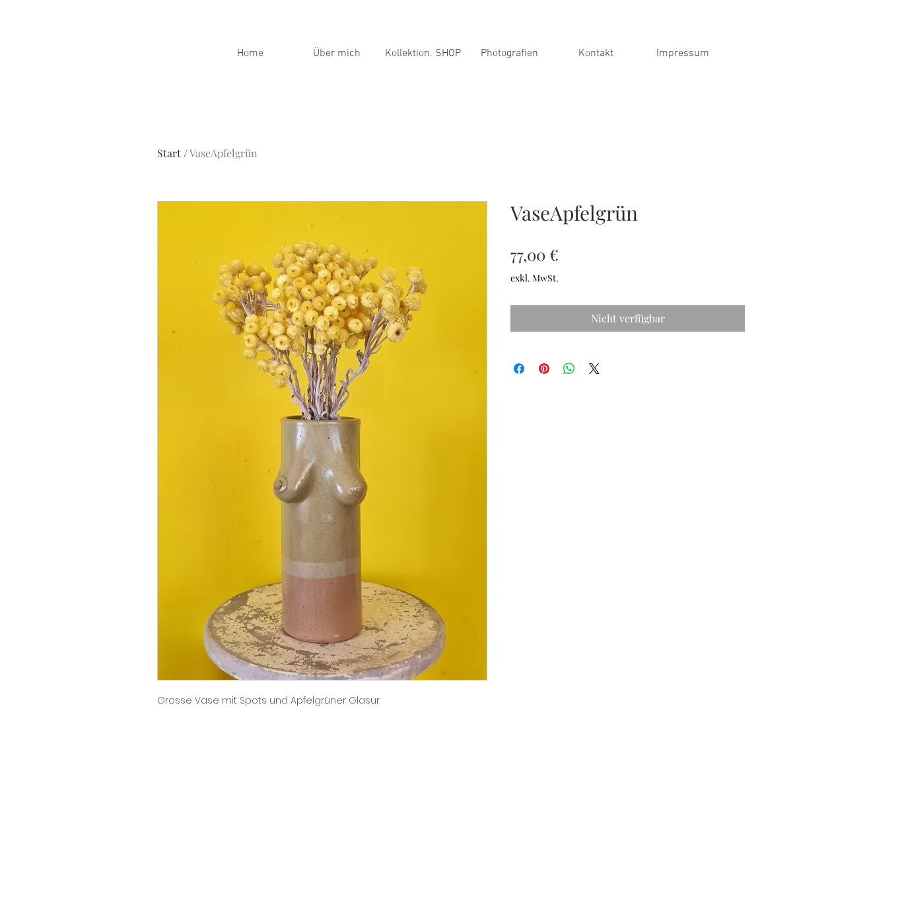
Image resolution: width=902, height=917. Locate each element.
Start (169, 153)
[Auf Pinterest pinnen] (544, 369)
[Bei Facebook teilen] (519, 369)
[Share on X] (594, 369)
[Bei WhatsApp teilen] (569, 369)
